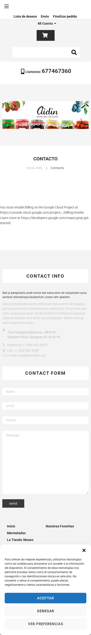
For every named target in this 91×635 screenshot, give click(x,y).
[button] (84, 550)
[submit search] (74, 52)
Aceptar (45, 598)
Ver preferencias (45, 624)
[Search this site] (46, 52)
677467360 (56, 71)
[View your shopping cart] (46, 35)
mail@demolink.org (31, 355)
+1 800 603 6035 (35, 345)
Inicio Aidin (34, 168)
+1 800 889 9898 (26, 350)
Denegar (45, 611)
